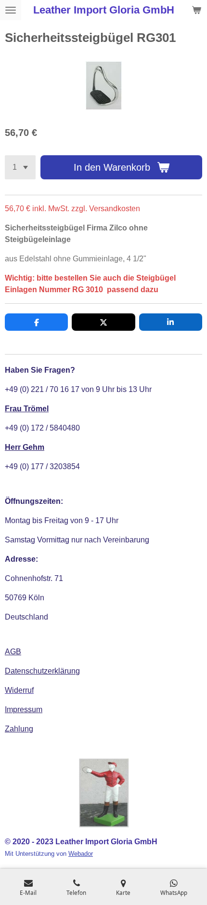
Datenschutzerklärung (42, 671)
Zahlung (19, 729)
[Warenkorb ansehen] (196, 10)
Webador (80, 853)
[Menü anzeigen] (10, 10)
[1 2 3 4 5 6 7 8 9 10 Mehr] (20, 167)
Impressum (23, 709)
